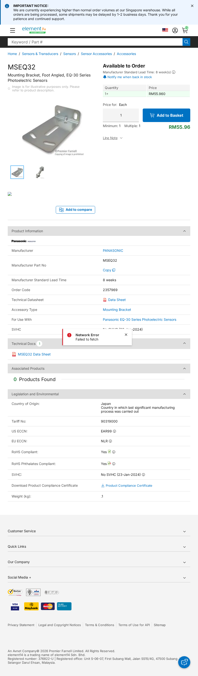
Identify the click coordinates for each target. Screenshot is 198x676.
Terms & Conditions (99, 625)
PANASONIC (113, 251)
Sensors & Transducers (40, 54)
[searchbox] (95, 42)
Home (12, 54)
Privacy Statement (21, 625)
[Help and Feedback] (184, 662)
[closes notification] (192, 6)
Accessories (126, 54)
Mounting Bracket (117, 309)
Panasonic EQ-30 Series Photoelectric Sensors (139, 319)
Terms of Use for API (134, 625)
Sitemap (160, 625)
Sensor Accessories (96, 54)
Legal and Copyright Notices (59, 625)
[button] (12, 30)
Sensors (69, 54)
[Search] (186, 42)
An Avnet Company (22, 651)
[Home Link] (43, 30)
